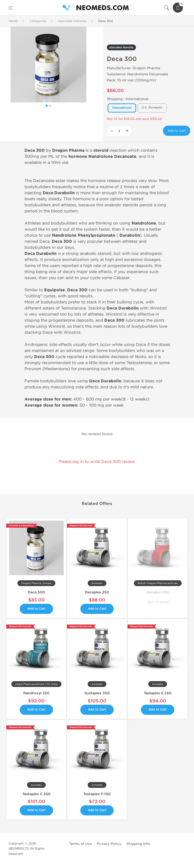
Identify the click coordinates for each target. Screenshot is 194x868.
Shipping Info (138, 844)
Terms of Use (80, 844)
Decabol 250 (158, 592)
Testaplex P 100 (97, 794)
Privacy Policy (109, 844)
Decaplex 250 (97, 592)
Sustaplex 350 (97, 693)
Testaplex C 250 (36, 794)
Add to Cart (176, 130)
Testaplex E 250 (158, 693)
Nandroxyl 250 (36, 693)
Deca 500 (36, 592)
